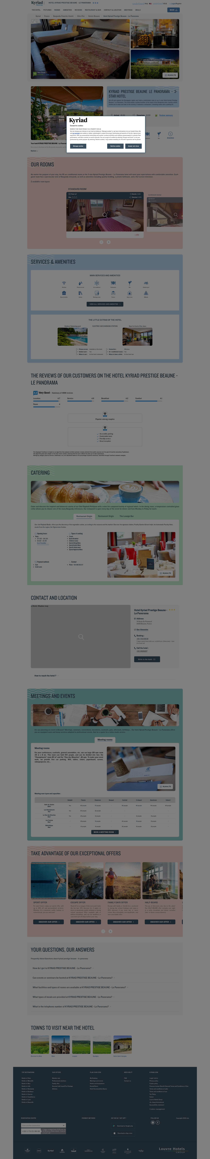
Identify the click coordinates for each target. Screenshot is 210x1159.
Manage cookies (78, 146)
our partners (76, 133)
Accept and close (133, 146)
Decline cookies (115, 146)
